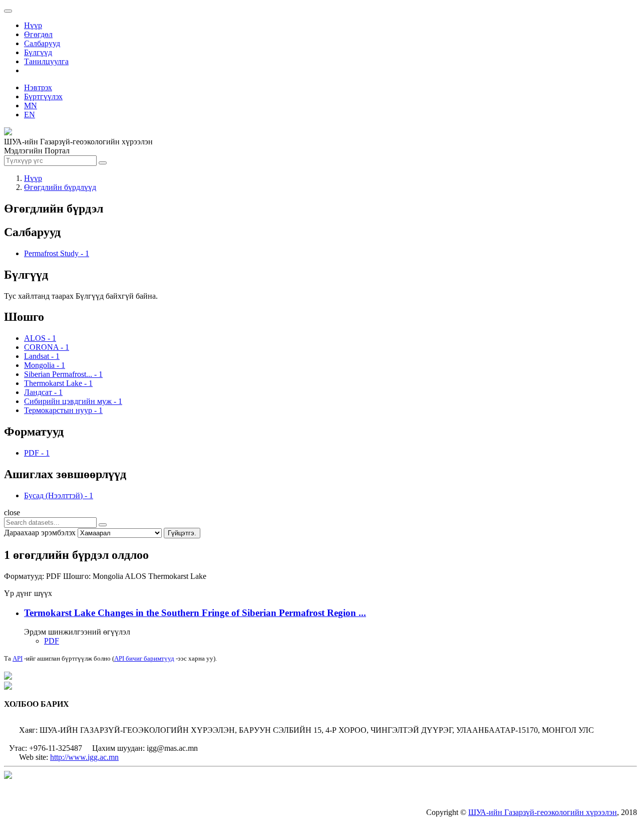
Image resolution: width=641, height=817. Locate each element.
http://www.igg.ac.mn (84, 757)
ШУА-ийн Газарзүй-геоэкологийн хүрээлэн (542, 812)
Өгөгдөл (38, 34)
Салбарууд (42, 43)
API (18, 658)
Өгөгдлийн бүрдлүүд (60, 187)
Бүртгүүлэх (43, 96)
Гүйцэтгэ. (182, 533)
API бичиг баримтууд (144, 658)
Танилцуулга (46, 61)
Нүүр (33, 25)
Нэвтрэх (38, 87)
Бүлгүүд (38, 52)
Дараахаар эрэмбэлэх (40, 532)
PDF (51, 641)
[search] (103, 524)
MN (30, 105)
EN (29, 114)
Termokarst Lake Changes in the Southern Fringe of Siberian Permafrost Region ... (195, 612)
